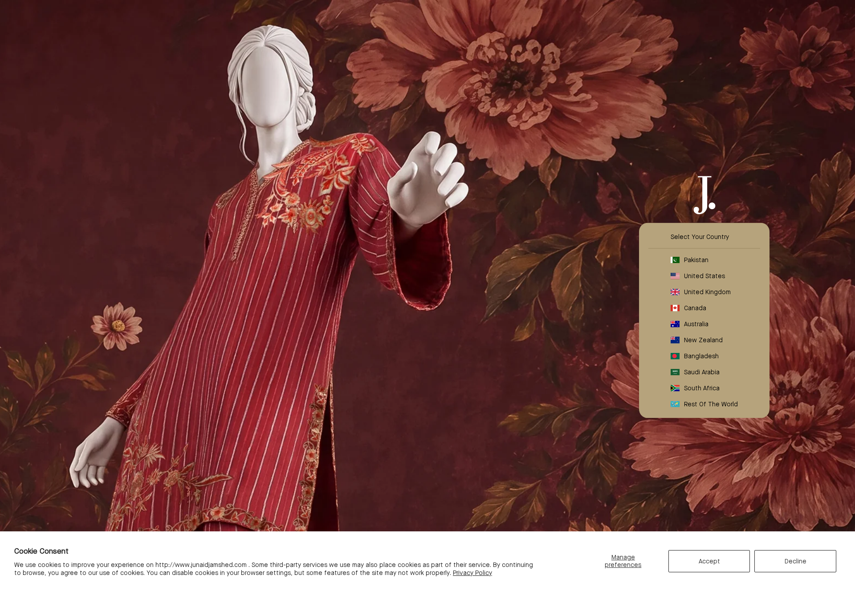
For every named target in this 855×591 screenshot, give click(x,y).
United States (704, 275)
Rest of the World (711, 404)
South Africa (702, 388)
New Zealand (703, 340)
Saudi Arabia (702, 372)
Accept (709, 561)
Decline (795, 561)
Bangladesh (701, 356)
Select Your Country (700, 236)
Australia (696, 324)
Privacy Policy (472, 572)
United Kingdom (707, 292)
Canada (695, 308)
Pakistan (696, 259)
